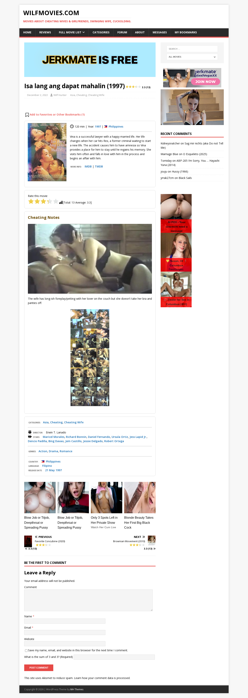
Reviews (45, 32)
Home (27, 32)
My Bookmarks (186, 32)
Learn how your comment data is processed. (102, 678)
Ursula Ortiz (120, 437)
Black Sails (185, 178)
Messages (160, 32)
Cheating (81, 95)
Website (29, 639)
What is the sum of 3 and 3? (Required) (48, 656)
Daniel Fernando (99, 437)
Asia (72, 95)
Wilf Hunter (60, 95)
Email (28, 627)
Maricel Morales (53, 437)
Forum (122, 32)
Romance (66, 451)
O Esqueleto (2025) (195, 154)
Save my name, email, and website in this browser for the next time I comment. (78, 650)
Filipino (47, 466)
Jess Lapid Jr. (138, 437)
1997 (98, 126)
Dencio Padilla (37, 441)
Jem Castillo (73, 441)
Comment (30, 587)
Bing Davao (56, 441)
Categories (101, 32)
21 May (50, 470)
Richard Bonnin (76, 437)
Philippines (116, 126)
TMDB (99, 166)
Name (28, 616)
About (140, 32)
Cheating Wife (96, 95)
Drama (53, 451)
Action (43, 451)
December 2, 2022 (37, 95)
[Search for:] (192, 49)
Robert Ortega (114, 441)
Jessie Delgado (93, 441)
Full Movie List (70, 32)
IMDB (88, 166)
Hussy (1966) (180, 171)
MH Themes (76, 689)
